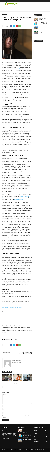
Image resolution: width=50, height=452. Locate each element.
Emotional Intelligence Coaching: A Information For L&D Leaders (43, 32)
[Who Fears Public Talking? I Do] (7, 377)
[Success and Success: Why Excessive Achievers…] (27, 377)
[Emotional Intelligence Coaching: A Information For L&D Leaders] (36, 32)
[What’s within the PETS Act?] (36, 27)
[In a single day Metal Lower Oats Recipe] (36, 19)
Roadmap (15, 339)
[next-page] (5, 387)
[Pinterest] (17, 26)
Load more (40, 36)
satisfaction (19, 68)
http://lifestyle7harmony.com (16, 362)
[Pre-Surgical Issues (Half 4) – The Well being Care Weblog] (36, 23)
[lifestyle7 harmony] (3, 23)
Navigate (7, 339)
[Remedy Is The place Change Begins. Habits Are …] (17, 377)
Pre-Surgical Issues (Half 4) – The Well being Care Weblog (43, 23)
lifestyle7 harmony (16, 360)
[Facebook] (11, 26)
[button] (46, 9)
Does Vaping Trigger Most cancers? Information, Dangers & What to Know (25, 354)
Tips (21, 339)
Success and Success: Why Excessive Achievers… (27, 383)
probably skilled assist (18, 199)
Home (3, 13)
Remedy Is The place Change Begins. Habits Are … (17, 383)
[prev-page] (3, 387)
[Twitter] (14, 26)
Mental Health (8, 13)
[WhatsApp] (19, 26)
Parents (11, 339)
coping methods (5, 120)
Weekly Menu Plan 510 (6, 352)
